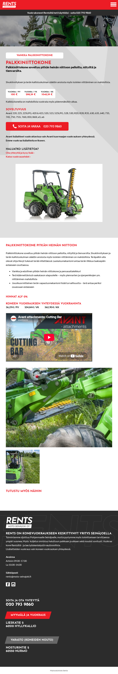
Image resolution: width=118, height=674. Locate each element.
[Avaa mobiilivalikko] (113, 5)
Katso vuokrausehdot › (18, 156)
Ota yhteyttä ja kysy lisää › (20, 152)
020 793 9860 (83, 12)
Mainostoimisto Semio (59, 670)
